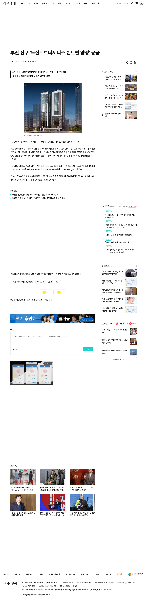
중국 (23, 3)
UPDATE (131, 206)
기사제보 (40, 574)
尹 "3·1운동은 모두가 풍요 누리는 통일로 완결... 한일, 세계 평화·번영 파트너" (52, 514)
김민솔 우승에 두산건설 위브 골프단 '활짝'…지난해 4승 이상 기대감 (38, 198)
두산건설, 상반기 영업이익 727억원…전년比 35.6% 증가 (35, 194)
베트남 (134, 324)
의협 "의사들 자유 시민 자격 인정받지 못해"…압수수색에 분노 (82, 514)
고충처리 (96, 574)
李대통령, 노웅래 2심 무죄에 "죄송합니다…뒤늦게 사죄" (120, 216)
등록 (87, 349)
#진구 (58, 282)
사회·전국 (69, 3)
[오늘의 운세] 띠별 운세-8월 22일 (117, 242)
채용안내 (29, 574)
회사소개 (6, 574)
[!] (136, 71)
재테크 (44, 3)
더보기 (113, 360)
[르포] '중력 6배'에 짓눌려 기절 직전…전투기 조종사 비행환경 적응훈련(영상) (52, 488)
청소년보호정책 (70, 574)
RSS (118, 574)
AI (29, 3)
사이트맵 (108, 574)
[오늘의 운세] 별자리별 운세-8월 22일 (118, 235)
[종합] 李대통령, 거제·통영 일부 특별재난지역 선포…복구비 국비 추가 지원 (121, 226)
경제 (52, 3)
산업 (36, 3)
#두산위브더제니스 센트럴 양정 (23, 282)
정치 (60, 3)
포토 (86, 3)
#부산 (50, 282)
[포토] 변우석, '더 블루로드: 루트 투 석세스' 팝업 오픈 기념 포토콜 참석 (120, 251)
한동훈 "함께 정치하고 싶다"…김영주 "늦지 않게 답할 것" (82, 488)
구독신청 (17, 574)
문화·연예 (95, 3)
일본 (127, 324)
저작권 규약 (84, 574)
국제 (78, 3)
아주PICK (106, 266)
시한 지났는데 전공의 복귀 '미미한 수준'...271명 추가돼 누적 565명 (22, 488)
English (119, 3)
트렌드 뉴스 (107, 71)
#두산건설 (40, 282)
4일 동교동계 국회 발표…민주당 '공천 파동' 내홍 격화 (22, 514)
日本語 (126, 3)
